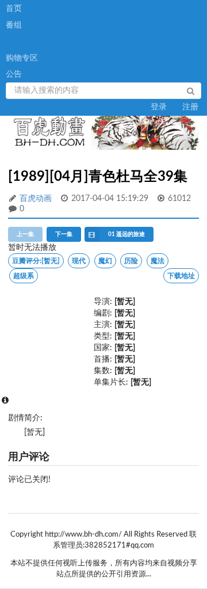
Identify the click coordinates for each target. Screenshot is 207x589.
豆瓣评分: (36, 260)
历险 (131, 260)
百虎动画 (36, 199)
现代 (79, 260)
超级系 (23, 275)
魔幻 (105, 260)
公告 (14, 74)
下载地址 (181, 275)
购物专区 (22, 58)
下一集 (63, 234)
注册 (190, 107)
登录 (159, 107)
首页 (14, 9)
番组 (14, 25)
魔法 (157, 260)
